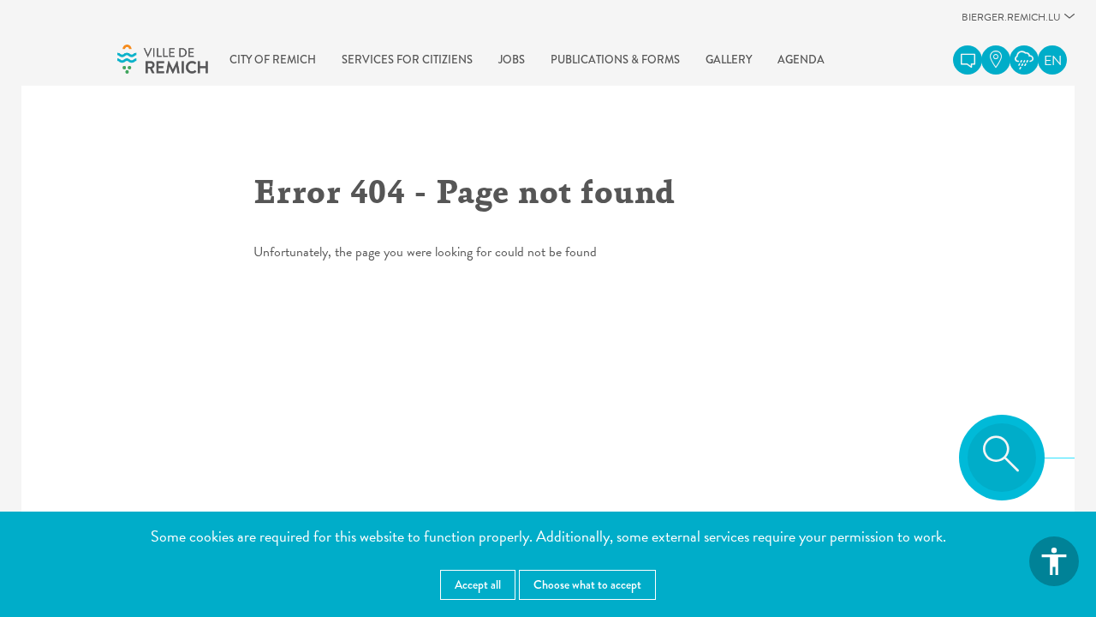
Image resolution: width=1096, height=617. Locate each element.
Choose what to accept (587, 584)
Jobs (511, 59)
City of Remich (272, 59)
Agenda (801, 59)
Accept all (478, 584)
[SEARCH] (1002, 457)
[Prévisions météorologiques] (1024, 60)
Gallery (729, 59)
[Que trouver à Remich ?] (995, 60)
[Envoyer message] (967, 60)
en (1053, 61)
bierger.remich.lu (1011, 21)
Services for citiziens (407, 59)
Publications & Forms (615, 59)
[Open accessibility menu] (1054, 561)
